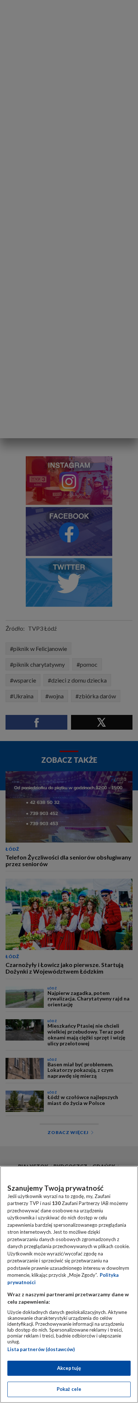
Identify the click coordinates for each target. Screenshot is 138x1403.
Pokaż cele (69, 1389)
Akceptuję (69, 1368)
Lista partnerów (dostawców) (41, 1349)
